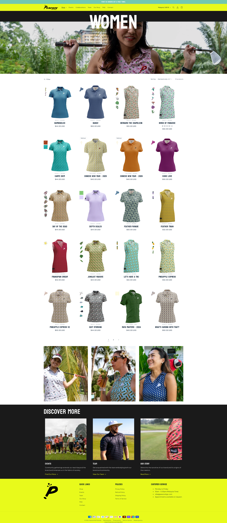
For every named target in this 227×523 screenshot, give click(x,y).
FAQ (80, 502)
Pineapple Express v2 (60, 327)
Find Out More (50, 474)
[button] (64, 7)
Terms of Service (120, 498)
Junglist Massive (95, 276)
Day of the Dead (59, 226)
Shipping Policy (120, 495)
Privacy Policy (119, 489)
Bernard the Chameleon (131, 123)
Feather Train (167, 226)
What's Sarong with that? (167, 327)
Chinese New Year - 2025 (95, 176)
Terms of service (127, 520)
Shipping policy (138, 520)
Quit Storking (95, 327)
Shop (81, 489)
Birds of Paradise (167, 123)
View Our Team (98, 474)
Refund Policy (120, 492)
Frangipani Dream (60, 276)
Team (81, 495)
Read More (145, 474)
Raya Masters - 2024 (131, 327)
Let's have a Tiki (131, 276)
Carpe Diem (60, 176)
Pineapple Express (167, 276)
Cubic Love (167, 176)
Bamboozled (59, 123)
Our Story (82, 498)
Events (81, 492)
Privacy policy (117, 520)
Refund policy (107, 520)
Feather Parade (131, 226)
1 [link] (108, 340)
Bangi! (95, 123)
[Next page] (119, 340)
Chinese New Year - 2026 (131, 176)
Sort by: (153, 79)
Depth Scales (95, 226)
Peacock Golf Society (95, 520)
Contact (82, 505)
